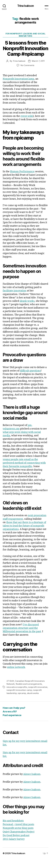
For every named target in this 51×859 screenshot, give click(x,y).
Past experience (12, 715)
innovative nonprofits (17, 687)
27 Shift (10, 681)
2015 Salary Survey (14, 839)
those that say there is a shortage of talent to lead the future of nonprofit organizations (24, 526)
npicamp (22, 693)
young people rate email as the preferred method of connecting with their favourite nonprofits (24, 463)
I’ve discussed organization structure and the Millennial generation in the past (22, 628)
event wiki (27, 116)
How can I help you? (14, 707)
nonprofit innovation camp (19, 690)
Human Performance (22, 171)
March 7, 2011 (38, 61)
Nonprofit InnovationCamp (18, 78)
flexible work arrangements (29, 684)
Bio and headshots (13, 820)
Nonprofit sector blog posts (18, 828)
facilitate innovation (14, 290)
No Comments (27, 65)
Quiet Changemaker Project (18, 831)
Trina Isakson (25, 5)
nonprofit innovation (37, 687)
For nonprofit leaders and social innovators (25, 34)
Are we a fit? (10, 711)
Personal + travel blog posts (18, 824)
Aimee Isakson (31, 774)
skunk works (27, 301)
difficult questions (30, 370)
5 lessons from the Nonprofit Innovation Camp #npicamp (25, 48)
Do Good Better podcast (16, 835)
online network (16, 667)
